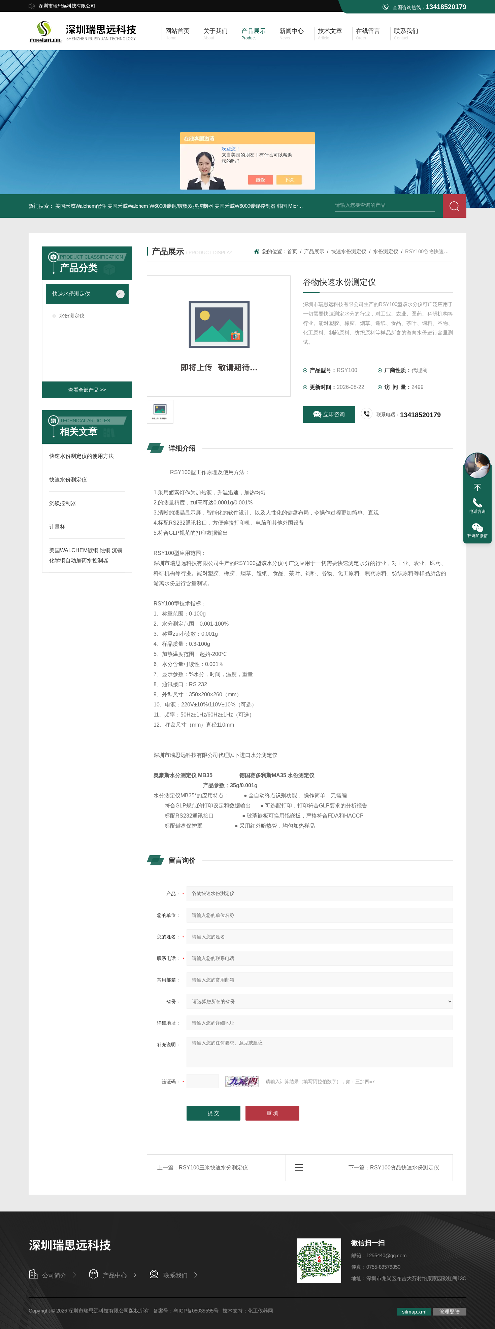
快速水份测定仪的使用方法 (81, 456)
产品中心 (115, 1275)
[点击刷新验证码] (242, 1081)
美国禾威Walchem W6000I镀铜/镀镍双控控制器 (160, 206)
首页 (292, 251)
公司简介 (54, 1275)
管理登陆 (449, 1312)
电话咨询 (477, 511)
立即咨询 (334, 414)
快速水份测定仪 (71, 294)
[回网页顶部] (477, 487)
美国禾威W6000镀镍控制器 (244, 206)
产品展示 (314, 251)
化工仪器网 (260, 1311)
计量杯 (57, 527)
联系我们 (175, 1275)
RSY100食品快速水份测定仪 (404, 1167)
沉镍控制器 (62, 503)
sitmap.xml (414, 1312)
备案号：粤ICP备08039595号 (186, 1311)
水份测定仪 (72, 316)
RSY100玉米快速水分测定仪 (213, 1167)
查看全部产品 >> (87, 390)
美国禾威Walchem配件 (80, 206)
